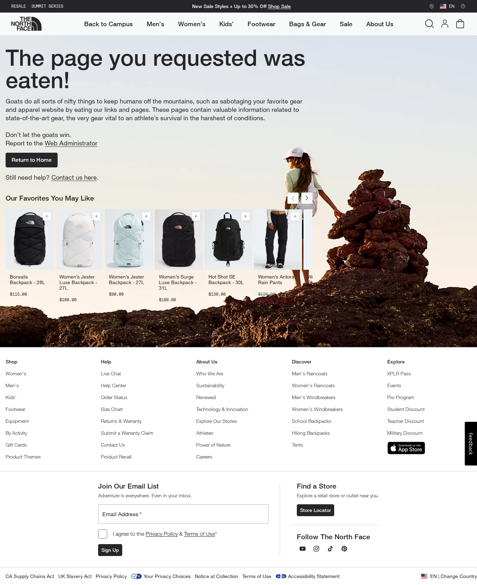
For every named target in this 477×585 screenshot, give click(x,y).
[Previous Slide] (293, 198)
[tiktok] (330, 548)
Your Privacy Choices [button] (167, 576)
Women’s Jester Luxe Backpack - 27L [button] (78, 282)
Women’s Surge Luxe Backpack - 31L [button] (178, 282)
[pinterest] (344, 548)
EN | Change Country (453, 576)
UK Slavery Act (74, 576)
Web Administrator (71, 143)
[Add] (47, 216)
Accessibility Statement (313, 576)
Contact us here (74, 177)
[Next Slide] (307, 198)
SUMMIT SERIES (47, 6)
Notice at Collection (216, 576)
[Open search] (429, 23)
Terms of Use (199, 533)
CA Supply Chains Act (30, 576)
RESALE (18, 6)
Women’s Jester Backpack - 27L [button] (126, 279)
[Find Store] (431, 6)
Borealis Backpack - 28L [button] (27, 279)
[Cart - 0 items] (460, 23)
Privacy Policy (162, 533)
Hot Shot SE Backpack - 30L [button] (226, 279)
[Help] (463, 6)
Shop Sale (279, 6)
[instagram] (316, 548)
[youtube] (302, 548)
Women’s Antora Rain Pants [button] (276, 279)
